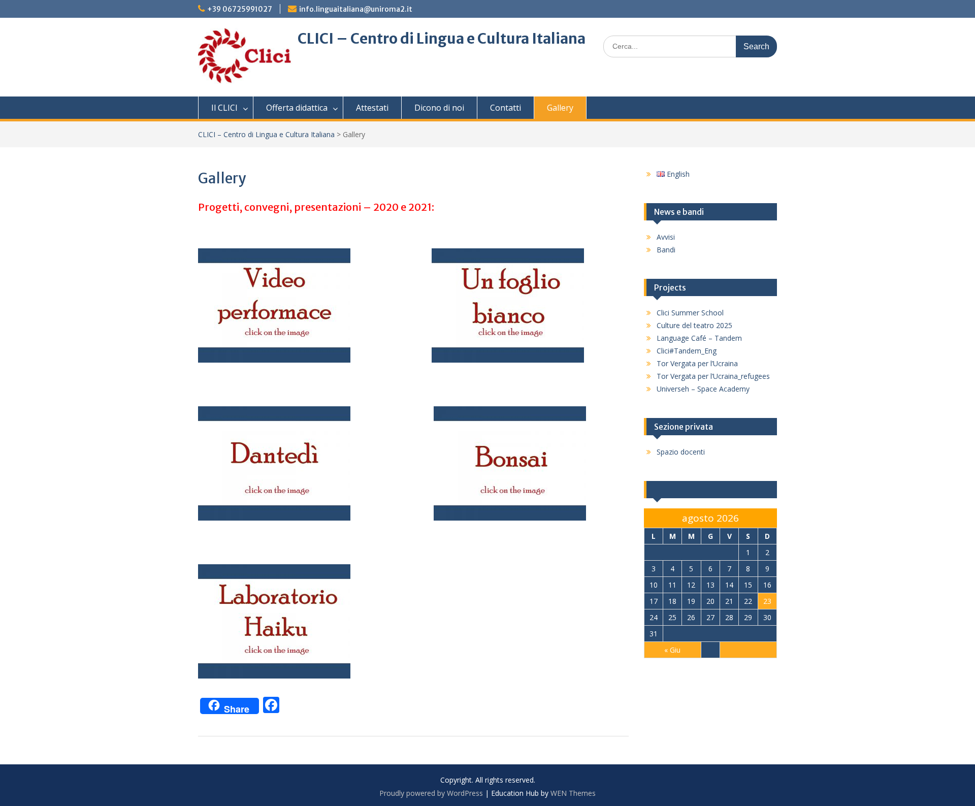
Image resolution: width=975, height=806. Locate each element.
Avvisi (666, 237)
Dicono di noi (439, 107)
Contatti (505, 107)
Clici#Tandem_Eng (687, 351)
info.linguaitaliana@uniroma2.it (355, 9)
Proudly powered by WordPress (431, 793)
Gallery (560, 107)
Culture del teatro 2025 (694, 325)
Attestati (372, 107)
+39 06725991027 (239, 9)
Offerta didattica (297, 107)
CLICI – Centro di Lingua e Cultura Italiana (442, 38)
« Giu (672, 650)
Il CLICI (224, 107)
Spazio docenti (681, 452)
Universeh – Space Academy (703, 389)
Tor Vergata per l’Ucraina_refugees (713, 376)
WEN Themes (573, 793)
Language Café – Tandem (699, 338)
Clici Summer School (690, 312)
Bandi (666, 249)
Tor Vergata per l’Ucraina (697, 363)
